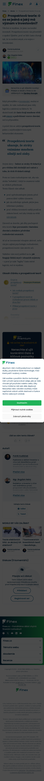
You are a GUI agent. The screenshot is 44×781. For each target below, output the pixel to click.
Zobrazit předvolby (22, 416)
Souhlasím (22, 403)
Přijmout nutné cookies (22, 409)
